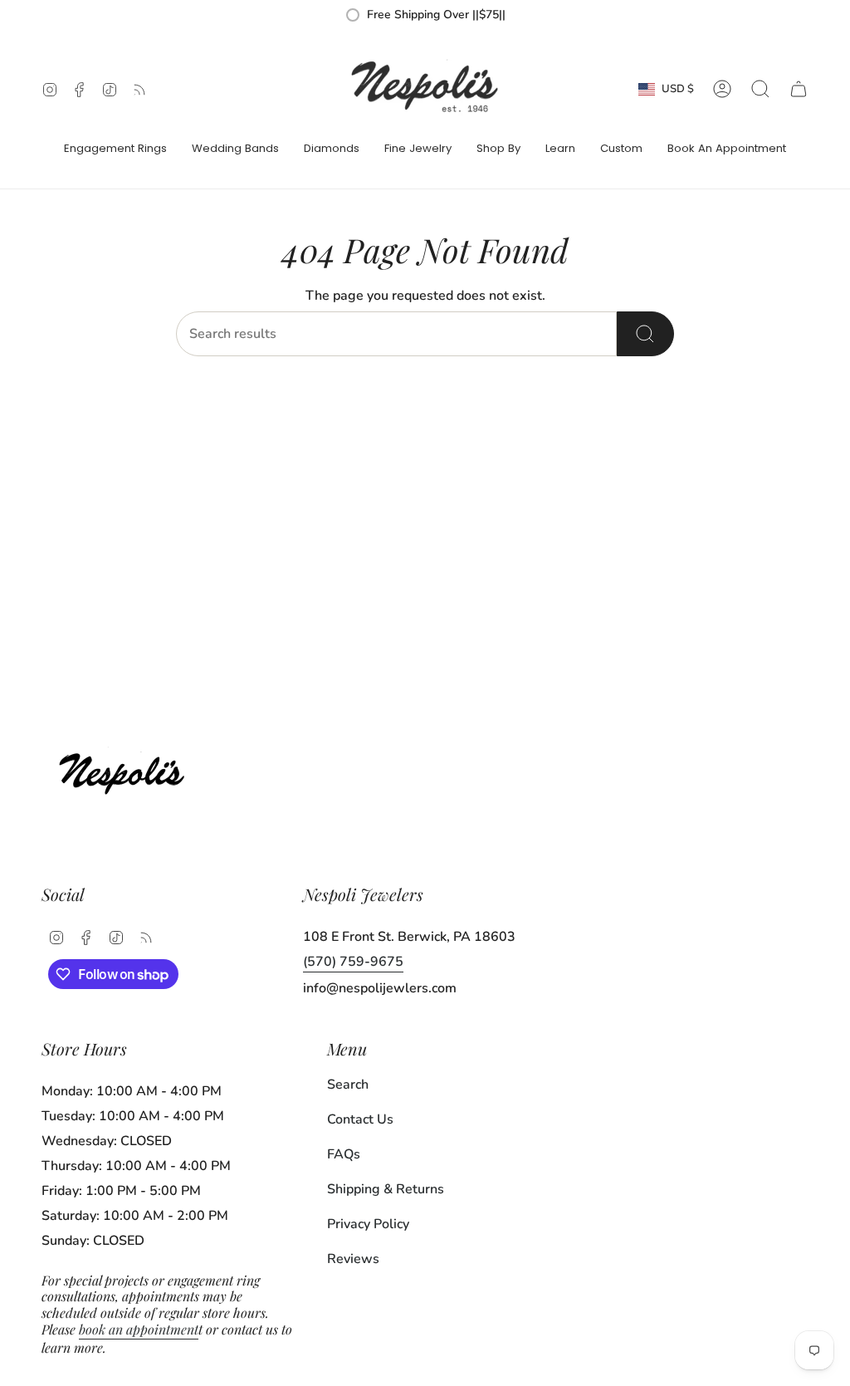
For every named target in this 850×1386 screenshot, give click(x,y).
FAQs (343, 1154)
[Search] (645, 333)
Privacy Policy (368, 1224)
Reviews (353, 1259)
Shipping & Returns (385, 1189)
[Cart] (798, 89)
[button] (115, 149)
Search (348, 1084)
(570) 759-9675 (353, 962)
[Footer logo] (127, 769)
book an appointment (138, 1329)
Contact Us (360, 1119)
